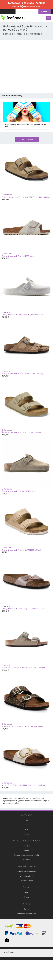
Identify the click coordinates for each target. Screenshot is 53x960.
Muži (26, 829)
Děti (26, 820)
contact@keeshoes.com (26, 6)
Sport (26, 834)
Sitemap (26, 860)
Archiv (26, 897)
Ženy (27, 825)
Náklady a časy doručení (26, 871)
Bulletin (26, 909)
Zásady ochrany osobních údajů (26, 855)
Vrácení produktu (26, 876)
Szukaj (45, 11)
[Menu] (48, 18)
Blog (26, 892)
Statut (26, 850)
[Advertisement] (26, 66)
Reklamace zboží (26, 881)
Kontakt (26, 846)
